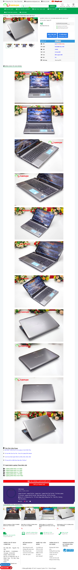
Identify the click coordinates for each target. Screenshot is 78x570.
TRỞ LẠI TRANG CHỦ (39, 484)
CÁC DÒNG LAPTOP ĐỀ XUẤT (40, 481)
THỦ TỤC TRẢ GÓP (39, 9)
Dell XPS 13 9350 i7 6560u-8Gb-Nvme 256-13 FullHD (29, 525)
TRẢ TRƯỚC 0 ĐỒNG (23, 9)
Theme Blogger (52, 568)
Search (52, 6)
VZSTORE (24, 12)
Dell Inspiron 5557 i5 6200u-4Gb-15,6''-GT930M (65, 525)
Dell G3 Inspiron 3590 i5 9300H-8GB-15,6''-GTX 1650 (11, 525)
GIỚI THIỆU (63, 9)
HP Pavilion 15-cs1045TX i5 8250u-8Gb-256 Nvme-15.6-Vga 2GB (47, 525)
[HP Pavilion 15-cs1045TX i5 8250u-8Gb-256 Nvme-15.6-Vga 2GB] (48, 513)
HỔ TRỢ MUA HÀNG (11, 12)
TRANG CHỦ (9, 9)
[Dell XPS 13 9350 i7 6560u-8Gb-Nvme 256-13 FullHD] (30, 513)
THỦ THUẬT (52, 9)
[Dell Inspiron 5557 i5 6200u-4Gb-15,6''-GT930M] (66, 513)
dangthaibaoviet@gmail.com (33, 1)
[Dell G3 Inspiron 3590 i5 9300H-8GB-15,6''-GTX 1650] (12, 513)
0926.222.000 (45, 1)
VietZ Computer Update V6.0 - (41, 568)
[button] (73, 5)
